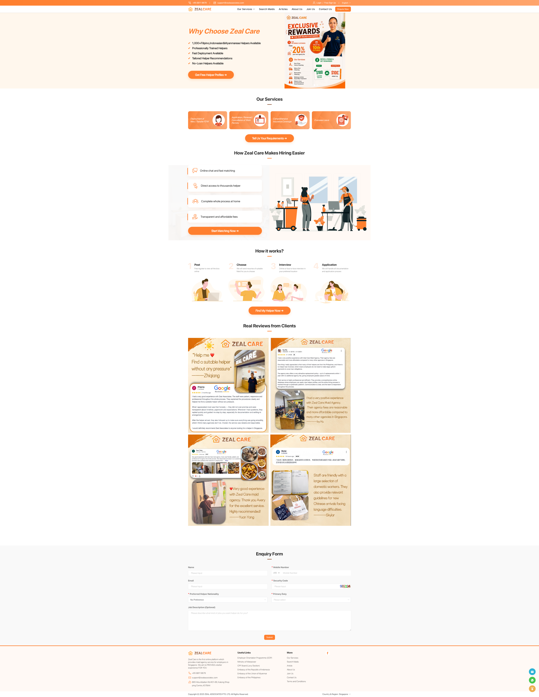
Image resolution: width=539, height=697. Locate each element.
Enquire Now (343, 9)
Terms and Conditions (296, 681)
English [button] (345, 3)
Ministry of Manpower (246, 661)
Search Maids (267, 9)
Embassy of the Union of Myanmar (252, 673)
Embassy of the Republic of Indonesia (253, 669)
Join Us (311, 9)
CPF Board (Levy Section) (248, 665)
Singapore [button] (343, 694)
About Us (297, 9)
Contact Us (325, 9)
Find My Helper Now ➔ (270, 310)
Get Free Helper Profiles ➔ (211, 75)
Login (319, 3)
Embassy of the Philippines (249, 677)
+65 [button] (275, 573)
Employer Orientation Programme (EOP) (254, 658)
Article (289, 665)
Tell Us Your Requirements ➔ (269, 138)
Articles (283, 9)
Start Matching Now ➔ (225, 231)
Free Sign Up (330, 3)
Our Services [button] (244, 9)
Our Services (292, 658)
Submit (269, 637)
